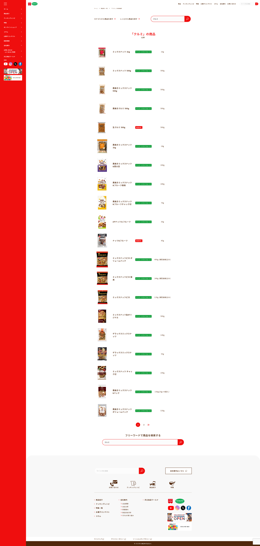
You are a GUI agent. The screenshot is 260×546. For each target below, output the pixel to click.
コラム (6, 32)
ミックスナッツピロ (121, 297)
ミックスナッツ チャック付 (122, 372)
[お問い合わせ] (113, 483)
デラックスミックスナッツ (122, 335)
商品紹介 (7, 14)
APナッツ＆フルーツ (122, 221)
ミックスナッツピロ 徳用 (122, 278)
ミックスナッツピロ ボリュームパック (122, 259)
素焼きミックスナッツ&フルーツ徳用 (122, 184)
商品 (179, 4)
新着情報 (7, 41)
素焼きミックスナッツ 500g (122, 89)
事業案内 (125, 510)
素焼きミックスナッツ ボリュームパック (123, 410)
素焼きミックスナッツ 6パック (122, 391)
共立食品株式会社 (144, 543)
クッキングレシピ (9, 18)
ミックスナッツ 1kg (121, 51)
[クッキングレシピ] (133, 483)
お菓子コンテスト (9, 36)
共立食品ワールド (9, 56)
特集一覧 (99, 508)
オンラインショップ (10, 27)
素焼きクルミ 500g (121, 108)
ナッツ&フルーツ (120, 240)
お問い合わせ (231, 4)
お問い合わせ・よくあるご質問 (9, 51)
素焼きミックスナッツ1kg (122, 146)
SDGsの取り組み (128, 515)
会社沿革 (125, 507)
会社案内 (7, 45)
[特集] (172, 483)
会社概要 (125, 504)
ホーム (6, 9)
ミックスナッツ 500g (122, 70)
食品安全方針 (127, 512)
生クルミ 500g (119, 127)
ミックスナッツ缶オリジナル (122, 316)
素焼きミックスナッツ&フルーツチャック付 (122, 202)
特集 (5, 23)
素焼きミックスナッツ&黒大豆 (122, 165)
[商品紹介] (152, 483)
